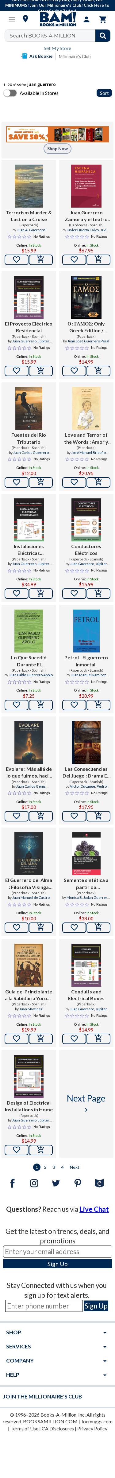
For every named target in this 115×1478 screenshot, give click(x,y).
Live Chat (94, 1209)
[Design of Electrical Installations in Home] (28, 1076)
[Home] (58, 19)
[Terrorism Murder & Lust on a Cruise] (28, 186)
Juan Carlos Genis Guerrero (31, 789)
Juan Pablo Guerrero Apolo (31, 675)
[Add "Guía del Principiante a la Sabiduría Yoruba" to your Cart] (41, 1039)
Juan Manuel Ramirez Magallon (88, 677)
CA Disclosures (58, 1428)
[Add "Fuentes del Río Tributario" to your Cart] (41, 482)
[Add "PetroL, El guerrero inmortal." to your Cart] (98, 705)
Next (74, 1167)
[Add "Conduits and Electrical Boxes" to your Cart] (98, 1039)
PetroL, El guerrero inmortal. (86, 660)
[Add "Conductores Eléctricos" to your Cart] (98, 593)
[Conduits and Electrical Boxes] (86, 965)
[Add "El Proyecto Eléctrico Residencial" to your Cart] (41, 371)
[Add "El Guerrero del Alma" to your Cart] (41, 927)
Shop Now (57, 148)
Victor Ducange (82, 786)
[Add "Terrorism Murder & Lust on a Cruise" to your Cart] (41, 260)
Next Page (86, 1103)
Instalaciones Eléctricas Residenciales (28, 550)
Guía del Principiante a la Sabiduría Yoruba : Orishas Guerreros (29, 995)
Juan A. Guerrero (31, 230)
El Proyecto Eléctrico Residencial (28, 327)
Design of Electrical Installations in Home (29, 1106)
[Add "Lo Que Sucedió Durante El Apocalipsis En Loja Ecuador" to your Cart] (41, 705)
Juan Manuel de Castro (31, 897)
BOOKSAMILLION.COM (50, 1421)
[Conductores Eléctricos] (86, 520)
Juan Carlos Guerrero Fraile (31, 455)
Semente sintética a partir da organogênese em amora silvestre (86, 884)
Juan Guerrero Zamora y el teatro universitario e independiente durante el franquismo (86, 216)
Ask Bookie (40, 56)
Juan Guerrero (24, 341)
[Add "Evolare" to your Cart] (41, 816)
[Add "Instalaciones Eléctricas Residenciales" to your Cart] (41, 593)
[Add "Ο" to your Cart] (98, 371)
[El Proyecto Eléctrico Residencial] (28, 297)
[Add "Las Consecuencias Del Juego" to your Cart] (98, 816)
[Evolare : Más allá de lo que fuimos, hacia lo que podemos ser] (28, 743)
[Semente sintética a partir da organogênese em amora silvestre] (86, 854)
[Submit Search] (102, 35)
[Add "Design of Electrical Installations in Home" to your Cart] (41, 1150)
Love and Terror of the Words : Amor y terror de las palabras (86, 438)
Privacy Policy (92, 1428)
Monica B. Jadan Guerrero (88, 897)
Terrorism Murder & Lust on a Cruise (29, 215)
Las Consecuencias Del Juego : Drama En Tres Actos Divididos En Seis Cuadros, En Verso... (86, 772)
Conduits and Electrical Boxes (86, 995)
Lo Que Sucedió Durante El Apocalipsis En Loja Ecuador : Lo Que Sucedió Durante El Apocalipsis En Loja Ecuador (29, 661)
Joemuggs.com (97, 1421)
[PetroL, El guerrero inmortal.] (86, 631)
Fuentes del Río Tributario (28, 438)
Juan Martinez (31, 1009)
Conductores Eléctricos (86, 549)
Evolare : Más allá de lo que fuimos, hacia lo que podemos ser (29, 772)
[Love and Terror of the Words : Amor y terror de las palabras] (86, 408)
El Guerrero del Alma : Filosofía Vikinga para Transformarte (28, 884)
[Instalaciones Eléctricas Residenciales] (28, 520)
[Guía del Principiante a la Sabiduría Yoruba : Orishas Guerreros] (28, 965)
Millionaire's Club (75, 56)
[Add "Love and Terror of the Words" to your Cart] (98, 482)
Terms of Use (24, 1428)
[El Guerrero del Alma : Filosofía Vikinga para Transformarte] (28, 854)
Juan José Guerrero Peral (88, 341)
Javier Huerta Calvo (83, 230)
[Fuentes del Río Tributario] (29, 408)
